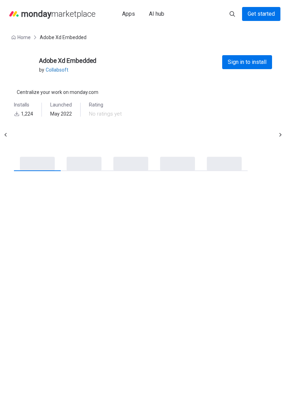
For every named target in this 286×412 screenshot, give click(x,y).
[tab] (31, 164)
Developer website (186, 215)
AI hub (156, 13)
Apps (128, 13)
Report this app (191, 391)
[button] (21, 37)
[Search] (232, 14)
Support (175, 205)
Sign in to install (247, 62)
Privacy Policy (181, 242)
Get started (261, 13)
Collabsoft (57, 70)
